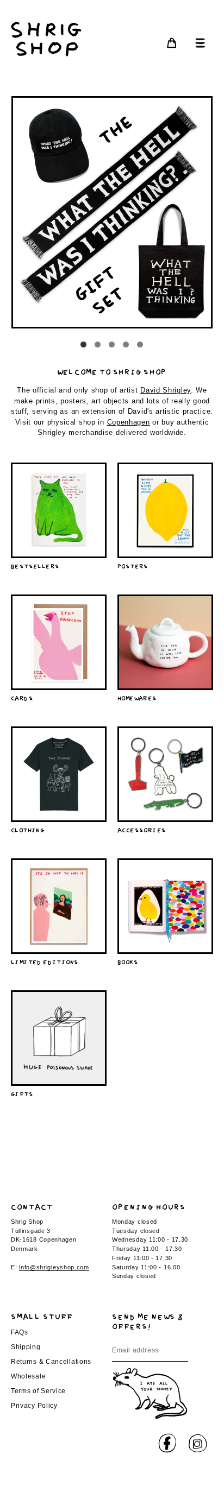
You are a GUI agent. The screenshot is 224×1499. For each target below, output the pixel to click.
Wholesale (28, 1376)
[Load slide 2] (98, 344)
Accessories (141, 829)
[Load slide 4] (126, 344)
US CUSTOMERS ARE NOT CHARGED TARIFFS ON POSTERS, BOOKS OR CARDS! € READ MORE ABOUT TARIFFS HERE (112, 22)
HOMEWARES (137, 697)
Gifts (22, 1093)
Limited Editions (44, 961)
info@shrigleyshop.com (54, 1267)
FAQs (19, 1332)
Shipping (26, 1347)
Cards (22, 697)
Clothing (27, 829)
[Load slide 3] (112, 344)
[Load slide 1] (83, 344)
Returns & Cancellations (51, 1361)
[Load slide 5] (140, 344)
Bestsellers (35, 565)
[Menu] (197, 43)
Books (127, 961)
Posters (132, 565)
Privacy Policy (34, 1405)
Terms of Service (38, 1391)
